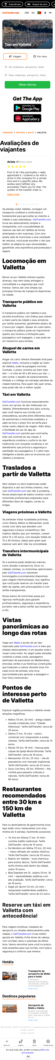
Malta (31, 132)
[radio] (9, 166)
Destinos (20, 132)
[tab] (7, 1042)
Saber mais (33, 988)
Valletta (41, 132)
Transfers (7, 132)
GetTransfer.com (42, 219)
